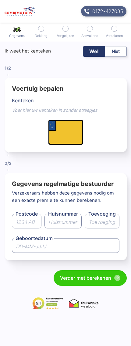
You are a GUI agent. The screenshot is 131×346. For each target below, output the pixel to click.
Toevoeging (102, 214)
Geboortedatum (34, 238)
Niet (116, 51)
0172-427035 (107, 11)
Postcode (27, 214)
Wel (93, 51)
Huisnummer (63, 214)
